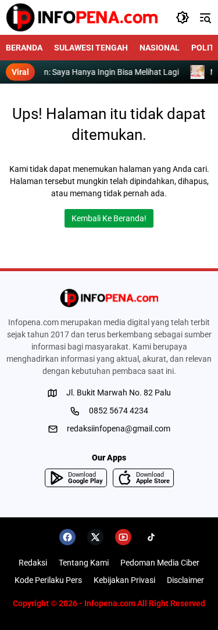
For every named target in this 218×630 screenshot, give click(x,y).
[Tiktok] (151, 537)
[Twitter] (95, 537)
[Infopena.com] (82, 17)
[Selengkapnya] (109, 298)
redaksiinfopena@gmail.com (118, 428)
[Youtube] (123, 537)
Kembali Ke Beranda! (109, 218)
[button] (183, 17)
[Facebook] (67, 537)
